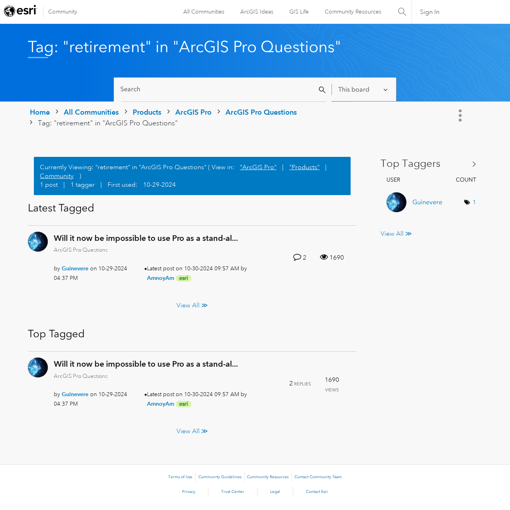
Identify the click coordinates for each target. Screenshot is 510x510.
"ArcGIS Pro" (258, 167)
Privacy (188, 491)
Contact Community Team (318, 477)
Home (40, 112)
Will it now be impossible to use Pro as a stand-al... (146, 238)
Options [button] (461, 115)
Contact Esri (317, 491)
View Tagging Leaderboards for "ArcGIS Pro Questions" (431, 164)
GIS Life (299, 11)
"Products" (304, 167)
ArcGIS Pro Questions (261, 112)
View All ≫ (192, 305)
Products (147, 112)
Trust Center (232, 491)
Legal (275, 491)
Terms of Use (180, 477)
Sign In (429, 12)
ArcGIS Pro (193, 112)
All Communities (203, 11)
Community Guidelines (219, 477)
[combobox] (223, 89)
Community (62, 11)
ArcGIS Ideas (256, 11)
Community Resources (353, 11)
